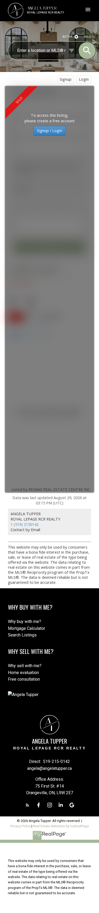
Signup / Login (49, 130)
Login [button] (84, 79)
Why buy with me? (24, 621)
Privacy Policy (20, 826)
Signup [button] (66, 79)
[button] (27, 805)
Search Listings (22, 635)
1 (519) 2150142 (25, 524)
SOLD (87, 36)
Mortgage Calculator (26, 628)
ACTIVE (67, 36)
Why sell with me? (24, 665)
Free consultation (24, 679)
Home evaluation (23, 672)
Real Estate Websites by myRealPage (61, 826)
